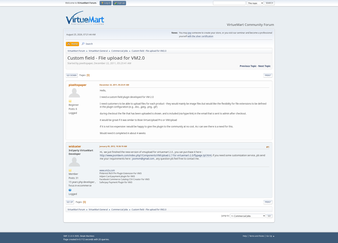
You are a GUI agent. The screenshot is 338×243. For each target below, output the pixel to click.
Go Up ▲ (270, 236)
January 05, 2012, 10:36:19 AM (113, 146)
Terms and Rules (256, 236)
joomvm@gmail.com (143, 158)
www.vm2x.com (107, 170)
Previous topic (248, 66)
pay (189, 32)
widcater (75, 146)
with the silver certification (200, 36)
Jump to (225, 215)
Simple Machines (87, 236)
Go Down (72, 75)
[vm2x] (70, 189)
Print (268, 75)
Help (245, 236)
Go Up (70, 202)
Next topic (264, 66)
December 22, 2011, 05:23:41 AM (114, 84)
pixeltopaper (77, 85)
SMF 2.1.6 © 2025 (71, 236)
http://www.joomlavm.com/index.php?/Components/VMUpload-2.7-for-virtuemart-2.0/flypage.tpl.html (155, 155)
